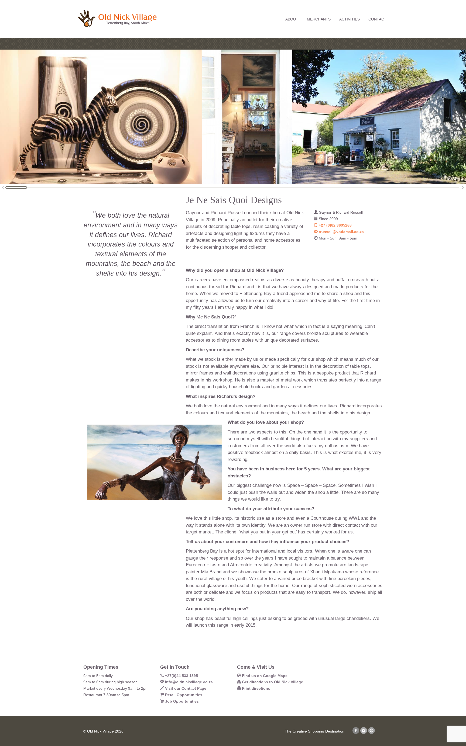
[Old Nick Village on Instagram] (363, 732)
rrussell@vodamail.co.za (341, 232)
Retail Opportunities (183, 695)
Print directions (255, 688)
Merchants (319, 19)
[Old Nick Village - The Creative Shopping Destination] (116, 14)
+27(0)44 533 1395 (181, 676)
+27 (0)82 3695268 (335, 225)
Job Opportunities (181, 701)
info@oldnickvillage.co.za (188, 682)
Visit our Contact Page (185, 688)
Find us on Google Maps (264, 676)
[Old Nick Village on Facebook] (355, 732)
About (291, 19)
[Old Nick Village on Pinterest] (371, 732)
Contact (377, 19)
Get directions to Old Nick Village (272, 682)
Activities (349, 19)
